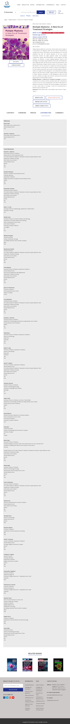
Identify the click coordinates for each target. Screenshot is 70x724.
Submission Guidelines (27, 709)
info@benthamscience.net (52, 700)
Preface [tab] (33, 113)
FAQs (57, 5)
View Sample (16, 61)
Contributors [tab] (45, 113)
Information (40, 5)
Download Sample (16, 65)
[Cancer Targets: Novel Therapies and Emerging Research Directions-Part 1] (43, 665)
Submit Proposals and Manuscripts (40, 709)
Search (41, 12)
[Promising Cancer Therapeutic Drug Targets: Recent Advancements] (58, 665)
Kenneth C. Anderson (46, 24)
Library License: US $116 (41, 105)
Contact (63, 5)
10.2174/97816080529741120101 (42, 44)
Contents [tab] (10, 113)
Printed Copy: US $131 (41, 101)
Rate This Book (36, 46)
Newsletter (25, 5)
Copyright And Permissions (28, 688)
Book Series (35, 15)
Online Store (60, 13)
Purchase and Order (40, 703)
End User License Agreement (29, 692)
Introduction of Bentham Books (39, 697)
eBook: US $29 (39, 97)
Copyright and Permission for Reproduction (39, 689)
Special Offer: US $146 (54, 97)
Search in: (22, 15)
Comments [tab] (59, 113)
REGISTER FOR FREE (13, 689)
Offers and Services (29, 695)
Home (18, 5)
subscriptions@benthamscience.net (55, 695)
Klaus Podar (38, 24)
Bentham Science (34, 722)
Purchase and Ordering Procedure (29, 700)
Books (32, 5)
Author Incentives (40, 685)
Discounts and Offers (39, 693)
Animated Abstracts (29, 685)
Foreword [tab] (22, 113)
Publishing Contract (40, 701)
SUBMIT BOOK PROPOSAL (51, 12)
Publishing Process (29, 697)
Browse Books (9, 12)
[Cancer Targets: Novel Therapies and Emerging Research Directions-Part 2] (27, 665)
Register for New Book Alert (29, 705)
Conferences (50, 5)
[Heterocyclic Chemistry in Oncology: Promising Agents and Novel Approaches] (12, 665)
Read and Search (39, 705)
